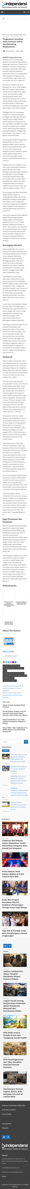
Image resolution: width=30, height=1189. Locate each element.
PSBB (4, 678)
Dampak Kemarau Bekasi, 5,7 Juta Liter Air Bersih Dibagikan (19, 769)
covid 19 (21, 668)
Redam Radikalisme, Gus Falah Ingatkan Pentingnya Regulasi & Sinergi (14, 721)
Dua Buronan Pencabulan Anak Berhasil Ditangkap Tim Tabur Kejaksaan (13, 688)
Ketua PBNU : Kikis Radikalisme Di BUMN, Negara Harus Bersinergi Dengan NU (15, 729)
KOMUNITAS (6, 819)
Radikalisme (10, 678)
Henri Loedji (8, 651)
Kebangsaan (19, 37)
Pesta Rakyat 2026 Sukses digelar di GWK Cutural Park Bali (13, 874)
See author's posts (11, 656)
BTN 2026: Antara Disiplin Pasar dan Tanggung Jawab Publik (15, 1035)
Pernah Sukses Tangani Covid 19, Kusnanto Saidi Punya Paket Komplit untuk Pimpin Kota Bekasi (15, 713)
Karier (4, 1176)
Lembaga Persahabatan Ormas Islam (13, 673)
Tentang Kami (6, 1124)
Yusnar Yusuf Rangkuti (9, 680)
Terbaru (5, 750)
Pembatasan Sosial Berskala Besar (16, 675)
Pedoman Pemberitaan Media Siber (13, 1105)
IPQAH (5, 670)
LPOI (4, 675)
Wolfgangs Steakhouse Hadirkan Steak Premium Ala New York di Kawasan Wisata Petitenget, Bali (15, 792)
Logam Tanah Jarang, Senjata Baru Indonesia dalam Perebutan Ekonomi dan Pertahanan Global (14, 1006)
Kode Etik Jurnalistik (9, 1110)
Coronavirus (16, 665)
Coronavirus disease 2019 (10, 668)
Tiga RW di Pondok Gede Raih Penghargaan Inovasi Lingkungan (14, 933)
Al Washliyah (7, 665)
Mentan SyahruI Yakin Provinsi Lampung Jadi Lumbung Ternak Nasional (12, 695)
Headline (13, 37)
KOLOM (5, 951)
